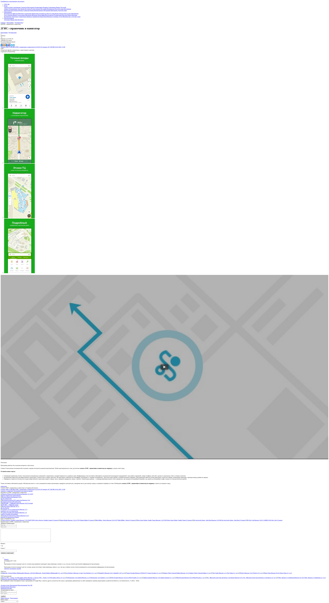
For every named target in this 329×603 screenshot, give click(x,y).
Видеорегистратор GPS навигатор (11, 501)
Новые (58, 7)
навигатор (4, 486)
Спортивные (52, 7)
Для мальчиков (12, 9)
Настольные (31, 7)
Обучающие (47, 10)
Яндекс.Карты (5, 508)
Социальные (28, 13)
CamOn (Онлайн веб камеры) (9, 514)
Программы (10, 22)
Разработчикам (5, 587)
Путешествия (58, 15)
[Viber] (9, 45)
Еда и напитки (8, 15)
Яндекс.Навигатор (6, 498)
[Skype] (11, 45)
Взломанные (51, 9)
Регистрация (14, 598)
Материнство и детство (70, 16)
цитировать (13, 568)
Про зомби (43, 9)
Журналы (35, 15)
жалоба (19, 568)
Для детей (63, 7)
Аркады (6, 7)
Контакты (13, 587)
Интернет (21, 13)
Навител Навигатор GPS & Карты (11, 495)
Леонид (6, 559)
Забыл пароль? (5, 598)
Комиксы (29, 16)
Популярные (67, 9)
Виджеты (20, 19)
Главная (3, 22)
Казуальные (14, 10)
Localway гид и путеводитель (9, 511)
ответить (6, 568)
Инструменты (49, 15)
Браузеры (74, 15)
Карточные (7, 10)
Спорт (78, 16)
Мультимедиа (8, 13)
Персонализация (22, 585)
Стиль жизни (21, 15)
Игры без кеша (59, 9)
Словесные (26, 10)
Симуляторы (17, 7)
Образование (74, 13)
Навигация (35, 13)
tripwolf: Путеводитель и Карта (10, 517)
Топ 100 (30, 585)
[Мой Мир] (6, 45)
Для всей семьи (62, 10)
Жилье (15, 15)
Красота (61, 13)
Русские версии (35, 9)
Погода (49, 13)
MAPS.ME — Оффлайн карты (9, 505)
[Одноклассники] (4, 45)
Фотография (41, 15)
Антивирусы (43, 13)
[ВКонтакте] (2, 45)
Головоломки (39, 7)
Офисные (15, 13)
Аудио (61, 16)
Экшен (6, 9)
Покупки (64, 15)
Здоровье (56, 16)
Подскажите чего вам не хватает (23, 491)
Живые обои (14, 19)
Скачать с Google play (7, 491)
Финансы (50, 16)
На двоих (28, 9)
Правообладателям (6, 588)
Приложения (13, 585)
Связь (53, 13)
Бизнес (57, 13)
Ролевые (45, 7)
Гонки (11, 7)
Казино (41, 10)
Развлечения (43, 16)
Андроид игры (5, 585)
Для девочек (21, 9)
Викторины (54, 10)
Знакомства (35, 16)
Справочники (22, 16)
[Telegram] (14, 45)
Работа (69, 15)
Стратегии (24, 7)
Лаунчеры (7, 19)
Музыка (20, 10)
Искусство (67, 13)
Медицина (28, 15)
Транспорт (15, 16)
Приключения (34, 10)
